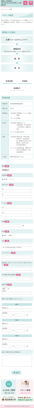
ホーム (2, 9)
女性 (4, 235)
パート (12, 179)
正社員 (5, 179)
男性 (10, 235)
